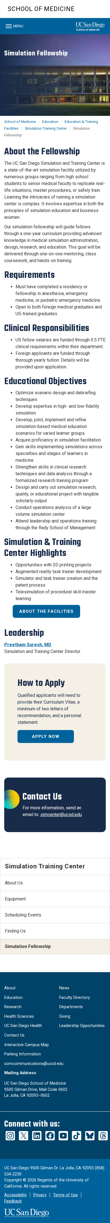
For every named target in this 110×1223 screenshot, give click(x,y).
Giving (64, 1016)
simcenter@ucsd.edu (61, 814)
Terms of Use (65, 1195)
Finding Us (15, 931)
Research (12, 1006)
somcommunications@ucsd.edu (33, 1063)
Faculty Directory (74, 997)
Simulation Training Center (46, 128)
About (10, 988)
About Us (14, 883)
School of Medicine (41, 8)
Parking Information (22, 1054)
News (64, 988)
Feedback (13, 1201)
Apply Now (46, 736)
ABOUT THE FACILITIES (46, 611)
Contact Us (14, 1035)
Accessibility (15, 1195)
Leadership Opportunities (82, 1025)
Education (50, 122)
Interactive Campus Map (26, 1044)
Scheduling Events (23, 915)
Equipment (15, 899)
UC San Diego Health (23, 1025)
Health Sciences (19, 1016)
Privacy (40, 1195)
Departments (71, 1006)
